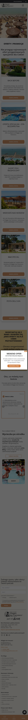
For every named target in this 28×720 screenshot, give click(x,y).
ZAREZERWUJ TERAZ (14, 366)
